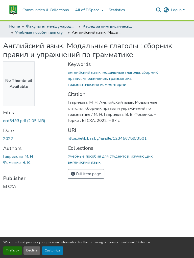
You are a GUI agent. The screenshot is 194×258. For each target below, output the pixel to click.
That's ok (12, 250)
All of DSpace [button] (87, 10)
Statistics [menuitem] (117, 10)
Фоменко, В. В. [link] (17, 162)
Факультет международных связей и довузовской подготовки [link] (51, 26)
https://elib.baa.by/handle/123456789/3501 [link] (107, 138)
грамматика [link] (120, 78)
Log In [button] (177, 10)
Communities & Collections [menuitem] (45, 10)
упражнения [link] (95, 78)
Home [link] (14, 26)
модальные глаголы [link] (121, 72)
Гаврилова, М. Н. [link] (18, 156)
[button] (13, 10)
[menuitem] (89, 10)
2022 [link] (8, 138)
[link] (32, 121)
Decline (31, 250)
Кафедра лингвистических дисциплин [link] (108, 26)
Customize (52, 250)
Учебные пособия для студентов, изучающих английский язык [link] (40, 32)
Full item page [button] (88, 174)
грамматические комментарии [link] (97, 84)
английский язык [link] (84, 72)
